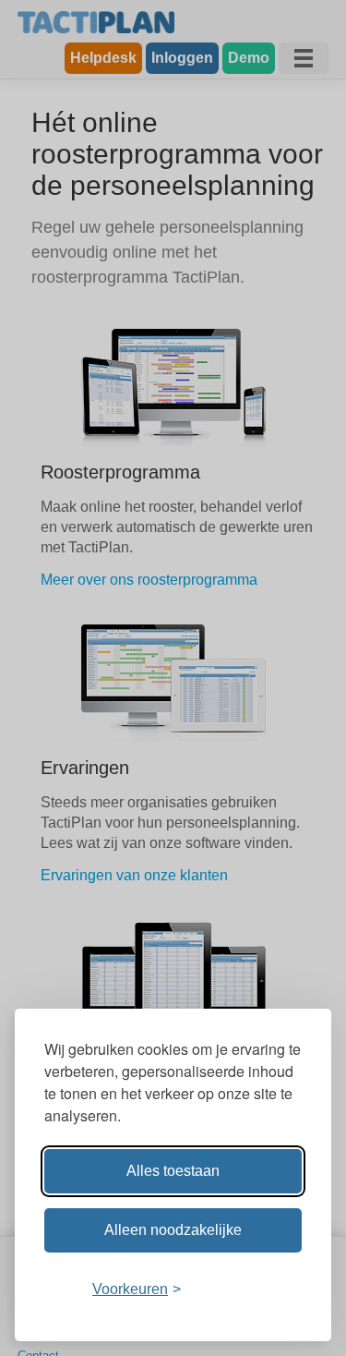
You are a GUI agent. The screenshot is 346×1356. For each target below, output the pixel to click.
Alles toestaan (173, 1171)
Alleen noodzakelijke (173, 1230)
